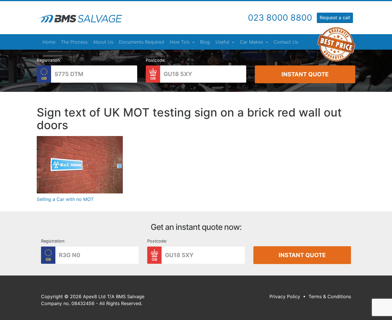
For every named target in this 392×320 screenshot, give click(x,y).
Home (48, 42)
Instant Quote (305, 74)
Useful (223, 42)
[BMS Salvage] (79, 18)
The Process (74, 42)
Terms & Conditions (329, 296)
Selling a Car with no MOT (65, 199)
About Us (103, 42)
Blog (205, 42)
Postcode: (156, 60)
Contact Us (285, 42)
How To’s (180, 42)
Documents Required (141, 42)
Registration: (49, 60)
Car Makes (252, 42)
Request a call (335, 17)
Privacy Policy (284, 296)
